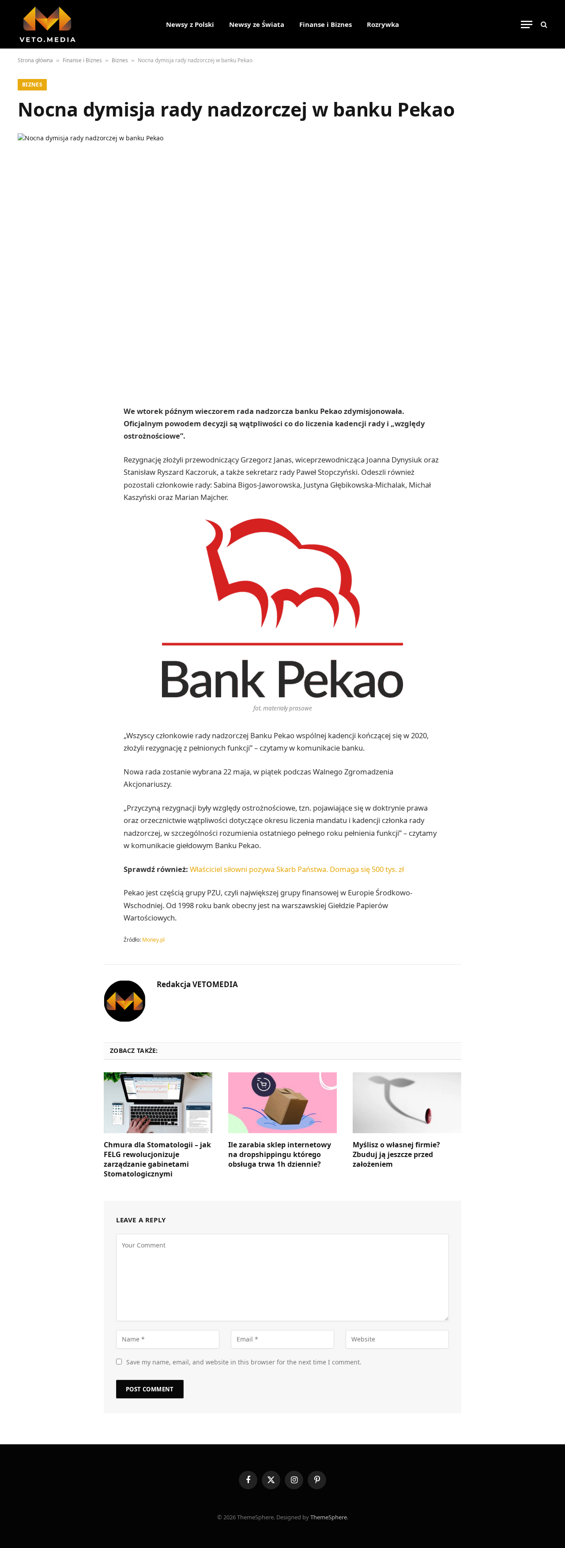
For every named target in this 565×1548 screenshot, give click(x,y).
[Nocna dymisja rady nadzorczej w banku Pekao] (282, 260)
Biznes (120, 60)
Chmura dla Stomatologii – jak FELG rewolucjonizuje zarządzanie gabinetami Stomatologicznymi (157, 1159)
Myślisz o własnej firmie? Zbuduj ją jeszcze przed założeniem (396, 1154)
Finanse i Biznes (325, 24)
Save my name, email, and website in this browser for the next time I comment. (244, 1362)
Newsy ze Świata (256, 24)
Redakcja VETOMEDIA (197, 984)
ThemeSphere (328, 1517)
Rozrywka (383, 24)
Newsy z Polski (190, 24)
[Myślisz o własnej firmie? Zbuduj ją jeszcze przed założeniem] (407, 1102)
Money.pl (153, 939)
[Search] (543, 24)
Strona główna (35, 60)
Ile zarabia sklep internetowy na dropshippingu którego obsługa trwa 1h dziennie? (279, 1154)
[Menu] (526, 24)
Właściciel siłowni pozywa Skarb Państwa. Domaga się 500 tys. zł (297, 869)
